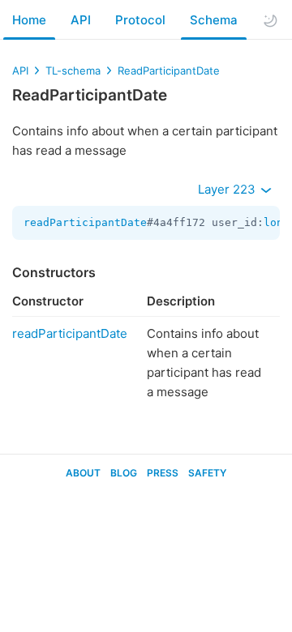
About (83, 473)
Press (162, 473)
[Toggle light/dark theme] (270, 20)
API (81, 20)
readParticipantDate (85, 222)
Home (29, 20)
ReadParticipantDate (169, 70)
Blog (123, 473)
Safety (207, 473)
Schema (214, 20)
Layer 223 (228, 189)
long (277, 222)
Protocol (140, 20)
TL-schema (73, 70)
